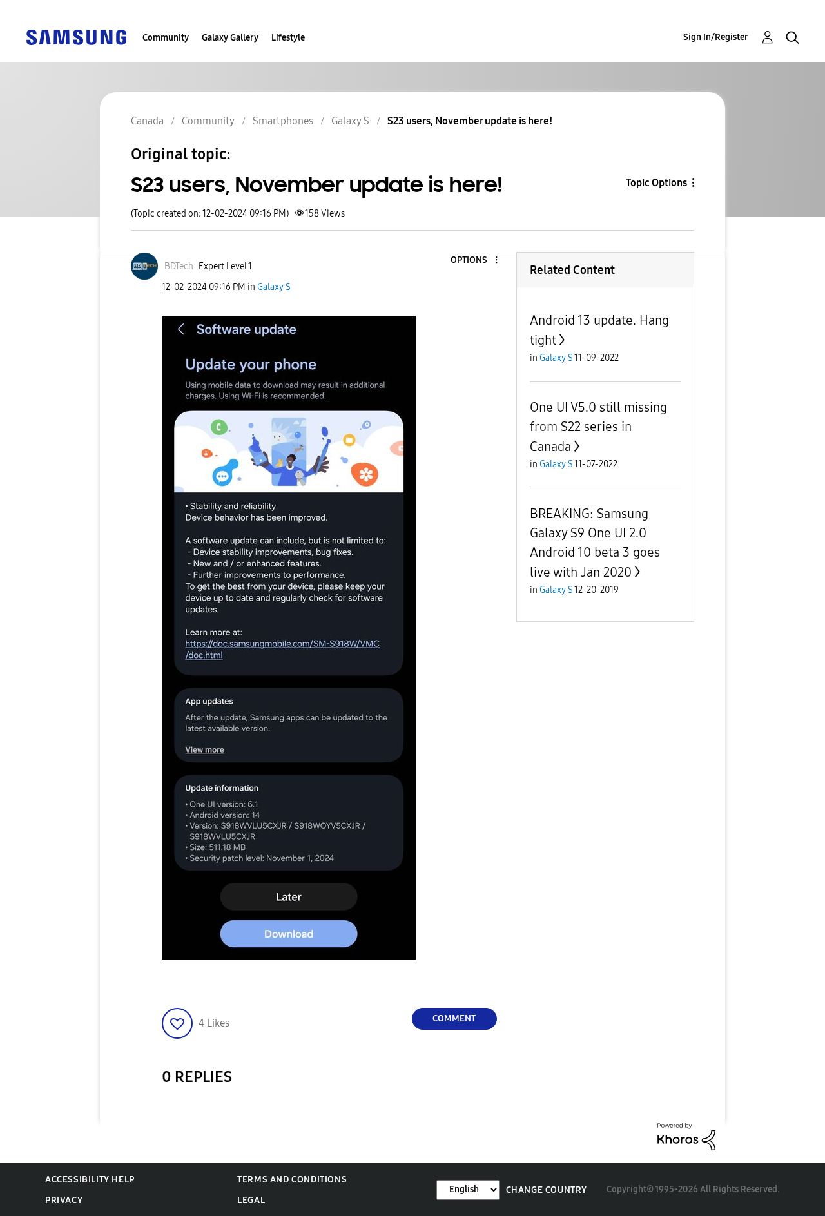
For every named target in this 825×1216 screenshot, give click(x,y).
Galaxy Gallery (230, 37)
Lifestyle (288, 37)
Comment (454, 1018)
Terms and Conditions (292, 1179)
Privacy (63, 1200)
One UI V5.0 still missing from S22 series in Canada (598, 427)
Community (165, 37)
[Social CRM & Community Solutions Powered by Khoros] (686, 1136)
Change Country (546, 1189)
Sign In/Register (715, 37)
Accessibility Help (90, 1179)
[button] (474, 261)
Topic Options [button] (656, 183)
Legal (251, 1200)
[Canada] (76, 36)
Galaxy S (274, 287)
